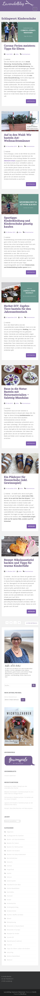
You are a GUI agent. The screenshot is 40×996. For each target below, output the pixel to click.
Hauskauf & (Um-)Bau (14, 884)
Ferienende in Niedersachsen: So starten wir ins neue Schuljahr (18, 798)
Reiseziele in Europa (13, 930)
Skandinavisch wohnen (14, 941)
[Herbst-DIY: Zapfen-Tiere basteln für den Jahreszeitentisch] (20, 292)
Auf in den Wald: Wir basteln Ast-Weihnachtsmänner (17, 137)
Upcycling (10, 952)
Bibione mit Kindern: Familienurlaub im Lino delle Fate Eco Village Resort (18, 792)
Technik (9, 945)
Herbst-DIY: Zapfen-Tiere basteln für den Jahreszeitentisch (17, 309)
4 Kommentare (26, 403)
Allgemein (10, 832)
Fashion (9, 866)
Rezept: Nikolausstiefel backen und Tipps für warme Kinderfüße (19, 563)
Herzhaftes (10, 892)
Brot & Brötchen (12, 858)
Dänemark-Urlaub (9, 161)
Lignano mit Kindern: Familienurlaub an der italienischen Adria (18, 803)
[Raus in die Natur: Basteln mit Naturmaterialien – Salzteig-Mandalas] (20, 375)
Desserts (10, 862)
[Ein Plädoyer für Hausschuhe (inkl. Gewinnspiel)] (20, 463)
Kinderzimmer (11, 911)
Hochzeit (10, 896)
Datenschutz (21, 992)
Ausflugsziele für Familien (15, 836)
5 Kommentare (30, 146)
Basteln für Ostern (13, 843)
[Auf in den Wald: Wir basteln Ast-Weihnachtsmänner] (20, 121)
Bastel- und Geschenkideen (16, 839)
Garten (9, 873)
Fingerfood (10, 869)
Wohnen (9, 960)
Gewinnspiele (11, 881)
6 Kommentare (30, 488)
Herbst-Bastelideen (13, 888)
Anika (17, 54)
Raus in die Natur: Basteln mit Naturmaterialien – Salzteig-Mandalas (16, 393)
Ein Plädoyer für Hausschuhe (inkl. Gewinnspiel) (15, 480)
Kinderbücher (11, 903)
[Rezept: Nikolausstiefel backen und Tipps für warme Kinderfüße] (20, 546)
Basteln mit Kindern (13, 851)
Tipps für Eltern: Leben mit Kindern (18, 948)
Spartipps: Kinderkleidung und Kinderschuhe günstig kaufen (18, 222)
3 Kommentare (25, 54)
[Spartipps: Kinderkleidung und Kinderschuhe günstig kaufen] (20, 204)
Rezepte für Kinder (13, 933)
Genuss (9, 877)
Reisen (9, 918)
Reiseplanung (11, 922)
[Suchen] (34, 685)
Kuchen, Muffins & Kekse (15, 915)
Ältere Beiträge (31, 623)
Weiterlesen (31, 101)
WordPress (23, 994)
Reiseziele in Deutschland (15, 926)
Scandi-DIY (10, 937)
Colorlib (34, 992)
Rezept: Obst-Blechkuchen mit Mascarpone (18, 808)
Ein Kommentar (28, 232)
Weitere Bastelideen (13, 956)
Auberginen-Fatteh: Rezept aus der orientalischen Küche (15, 787)
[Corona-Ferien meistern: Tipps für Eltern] (20, 32)
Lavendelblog (7, 992)
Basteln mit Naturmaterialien (16, 854)
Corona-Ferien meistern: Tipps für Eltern (19, 47)
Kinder (9, 900)
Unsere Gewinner (10, 775)
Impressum (15, 992)
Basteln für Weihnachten (15, 847)
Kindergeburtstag (12, 907)
